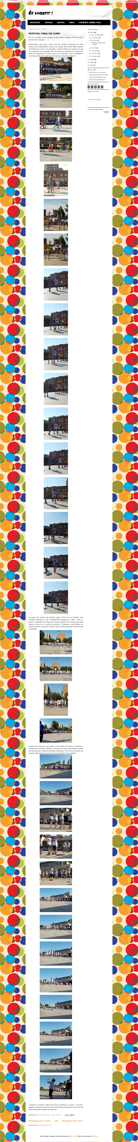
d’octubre (95, 37)
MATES (60, 22)
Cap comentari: (56, 1115)
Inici (56, 1121)
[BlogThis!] (68, 1115)
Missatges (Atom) (45, 1125)
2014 (92, 65)
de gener (95, 56)
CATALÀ (48, 22)
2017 (92, 32)
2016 (92, 59)
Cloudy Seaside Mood (97, 79)
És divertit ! (41, 13)
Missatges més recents (40, 1121)
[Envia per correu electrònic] (66, 1115)
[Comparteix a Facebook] (71, 1115)
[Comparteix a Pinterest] (73, 1115)
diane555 (73, 1136)
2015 (92, 62)
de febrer (95, 53)
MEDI (71, 22)
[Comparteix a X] (69, 1115)
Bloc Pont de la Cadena (98, 72)
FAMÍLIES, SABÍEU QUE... (90, 22)
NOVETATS (35, 22)
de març (94, 51)
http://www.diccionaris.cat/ (99, 75)
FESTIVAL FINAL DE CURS (44, 33)
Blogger (95, 1136)
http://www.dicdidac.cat (98, 77)
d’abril (94, 48)
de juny (94, 40)
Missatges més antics (72, 1121)
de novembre (96, 35)
